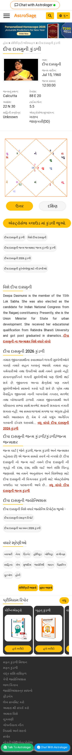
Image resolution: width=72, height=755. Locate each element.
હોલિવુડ (38, 554)
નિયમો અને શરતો (14, 731)
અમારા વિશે (10, 714)
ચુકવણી (8, 719)
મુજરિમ (27, 564)
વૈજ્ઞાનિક (61, 564)
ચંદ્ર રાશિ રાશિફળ (14, 673)
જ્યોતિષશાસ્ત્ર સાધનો (17, 691)
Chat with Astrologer (33, 5)
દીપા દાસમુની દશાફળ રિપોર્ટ (18, 517)
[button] (5, 30)
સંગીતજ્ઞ (60, 554)
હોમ (5, 43)
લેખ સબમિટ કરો (13, 702)
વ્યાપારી (8, 554)
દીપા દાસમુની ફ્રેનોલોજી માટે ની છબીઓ (25, 268)
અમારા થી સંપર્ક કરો (16, 708)
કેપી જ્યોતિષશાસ (14, 679)
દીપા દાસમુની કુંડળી (14, 237)
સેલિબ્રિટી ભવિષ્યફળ (23, 43)
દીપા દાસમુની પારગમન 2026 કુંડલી (22, 528)
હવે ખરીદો (18, 648)
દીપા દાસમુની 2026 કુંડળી (17, 258)
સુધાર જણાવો (46, 587)
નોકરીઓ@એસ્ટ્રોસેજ (18, 742)
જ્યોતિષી (39, 564)
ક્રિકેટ (26, 554)
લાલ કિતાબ (10, 685)
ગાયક (50, 564)
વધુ (64, 600)
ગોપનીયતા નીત (13, 725)
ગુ (64, 15)
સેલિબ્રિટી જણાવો (28, 587)
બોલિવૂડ (49, 554)
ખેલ (18, 564)
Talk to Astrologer (19, 747)
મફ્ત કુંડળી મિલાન (15, 662)
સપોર (6, 736)
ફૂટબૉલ (8, 575)
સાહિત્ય (8, 564)
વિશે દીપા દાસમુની (37, 237)
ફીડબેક (8, 696)
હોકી (17, 575)
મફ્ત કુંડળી (10, 668)
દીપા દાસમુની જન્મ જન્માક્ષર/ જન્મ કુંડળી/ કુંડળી (30, 247)
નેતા (18, 554)
